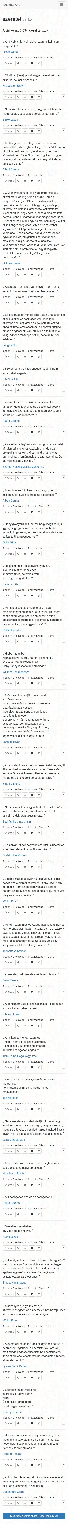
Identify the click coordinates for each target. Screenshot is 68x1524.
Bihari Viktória (11, 784)
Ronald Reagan (12, 1454)
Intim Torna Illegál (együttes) (20, 1056)
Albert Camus (11, 169)
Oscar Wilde (10, 52)
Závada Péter (11, 584)
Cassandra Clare (13, 1492)
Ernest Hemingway (14, 1282)
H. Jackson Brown (14, 86)
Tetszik (10, 63)
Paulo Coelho (11, 421)
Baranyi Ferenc (12, 1412)
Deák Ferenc (11, 980)
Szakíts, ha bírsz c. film (17, 821)
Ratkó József (11, 1237)
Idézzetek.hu (11, 4)
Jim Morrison (10, 1098)
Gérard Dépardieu (14, 1140)
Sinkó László (11, 120)
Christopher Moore (14, 855)
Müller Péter (10, 901)
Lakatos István (11, 742)
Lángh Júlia (10, 345)
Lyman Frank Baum (15, 1366)
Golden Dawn (11, 263)
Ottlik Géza (9, 542)
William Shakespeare (16, 672)
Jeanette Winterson (15, 951)
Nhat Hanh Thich (13, 1173)
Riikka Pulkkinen (13, 630)
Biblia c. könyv (12, 1014)
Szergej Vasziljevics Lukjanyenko (23, 467)
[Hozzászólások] (32, 63)
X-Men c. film (10, 379)
